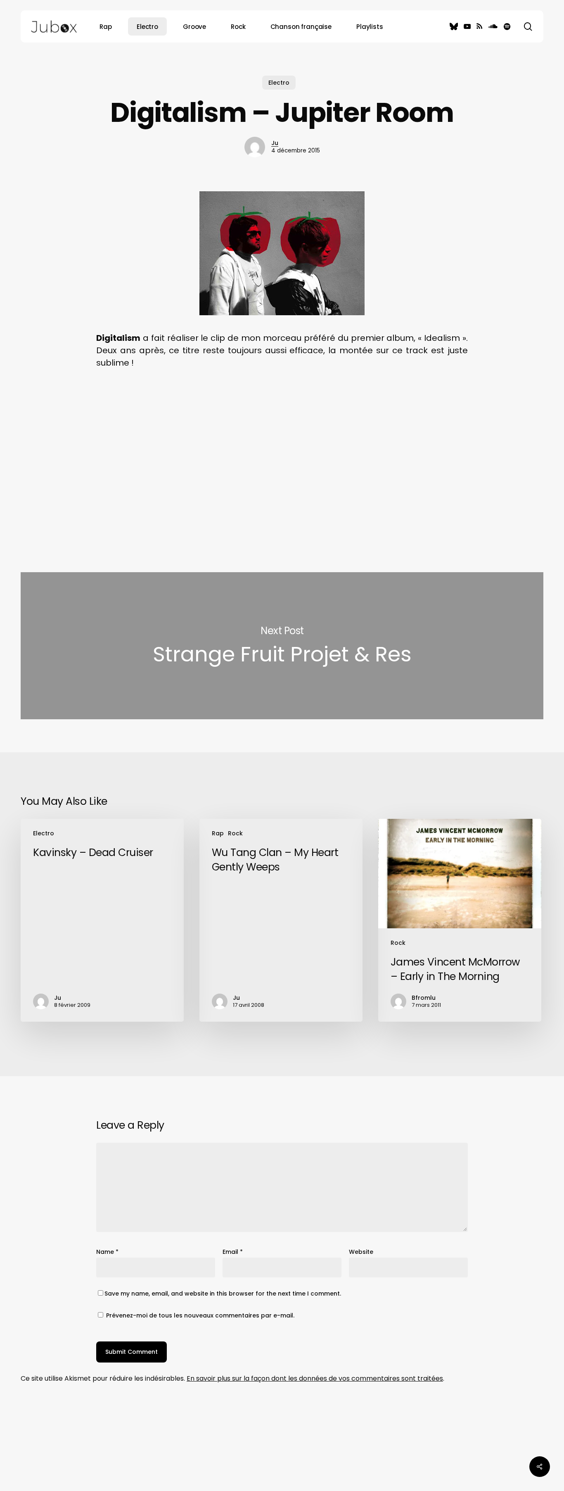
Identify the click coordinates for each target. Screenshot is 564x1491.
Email (233, 1252)
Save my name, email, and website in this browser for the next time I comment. (222, 1293)
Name (107, 1252)
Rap (218, 833)
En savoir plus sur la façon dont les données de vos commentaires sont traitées (315, 1378)
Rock (235, 833)
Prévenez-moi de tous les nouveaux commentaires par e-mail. (200, 1315)
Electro (278, 82)
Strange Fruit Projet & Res (282, 645)
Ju (274, 143)
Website (361, 1252)
